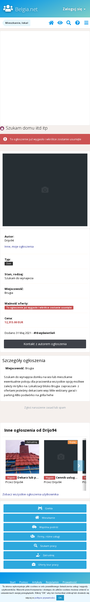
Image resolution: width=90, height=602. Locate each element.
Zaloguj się (73, 9)
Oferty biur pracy (48, 564)
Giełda (48, 508)
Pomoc (23, 582)
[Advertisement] (45, 78)
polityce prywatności (45, 598)
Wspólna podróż (48, 527)
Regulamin (52, 582)
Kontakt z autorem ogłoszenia (45, 344)
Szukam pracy (48, 545)
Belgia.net (26, 9)
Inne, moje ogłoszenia (19, 246)
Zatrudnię (48, 555)
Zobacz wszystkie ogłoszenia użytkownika (30, 494)
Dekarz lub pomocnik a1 (35, 477)
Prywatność (70, 582)
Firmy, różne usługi (48, 536)
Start (13, 582)
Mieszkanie (48, 517)
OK (60, 598)
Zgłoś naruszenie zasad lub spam (45, 407)
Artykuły (37, 582)
